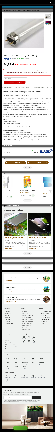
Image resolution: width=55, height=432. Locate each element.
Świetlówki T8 (30, 10)
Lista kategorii (6, 10)
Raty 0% (7, 341)
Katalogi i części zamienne (22, 87)
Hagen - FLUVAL (34, 150)
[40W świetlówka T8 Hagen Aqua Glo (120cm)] (24, 33)
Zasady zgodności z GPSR (11, 346)
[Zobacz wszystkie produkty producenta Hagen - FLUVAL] (7, 59)
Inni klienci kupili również (38, 87)
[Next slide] (50, 185)
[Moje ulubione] (46, 2)
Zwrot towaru (44, 321)
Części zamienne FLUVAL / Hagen (14, 162)
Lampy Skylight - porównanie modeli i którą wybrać (37, 238)
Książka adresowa (26, 325)
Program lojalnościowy (10, 343)
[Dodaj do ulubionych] (7, 197)
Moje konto (25, 311)
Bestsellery (7, 317)
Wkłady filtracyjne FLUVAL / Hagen (36, 162)
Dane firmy (7, 348)
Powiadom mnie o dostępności (14, 82)
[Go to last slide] (5, 185)
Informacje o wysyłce (45, 315)
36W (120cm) (37, 10)
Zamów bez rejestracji (27, 315)
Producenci (8, 313)
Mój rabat (24, 327)
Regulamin (7, 339)
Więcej (35, 401)
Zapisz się (36, 397)
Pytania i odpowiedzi (45, 313)
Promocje (7, 321)
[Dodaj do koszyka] (11, 197)
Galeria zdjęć (9, 87)
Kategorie (7, 311)
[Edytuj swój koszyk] (51, 2)
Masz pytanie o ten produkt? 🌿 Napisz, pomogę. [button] (34, 428)
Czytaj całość (8, 248)
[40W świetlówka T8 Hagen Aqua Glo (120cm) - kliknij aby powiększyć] (48, 16)
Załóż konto (25, 313)
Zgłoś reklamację (45, 319)
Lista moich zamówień (27, 319)
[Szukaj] (42, 2)
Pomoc (50, 87)
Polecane (7, 319)
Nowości (7, 315)
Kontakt (42, 323)
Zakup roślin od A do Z (46, 311)
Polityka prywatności (10, 344)
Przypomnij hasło (26, 329)
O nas (6, 337)
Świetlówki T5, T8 (21, 10)
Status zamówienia (26, 317)
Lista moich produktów (27, 321)
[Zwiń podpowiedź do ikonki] (41, 426)
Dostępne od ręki (9, 323)
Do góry (28, 167)
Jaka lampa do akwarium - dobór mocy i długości (14, 238)
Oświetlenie (13, 10)
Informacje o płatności (46, 317)
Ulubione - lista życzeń (27, 323)
